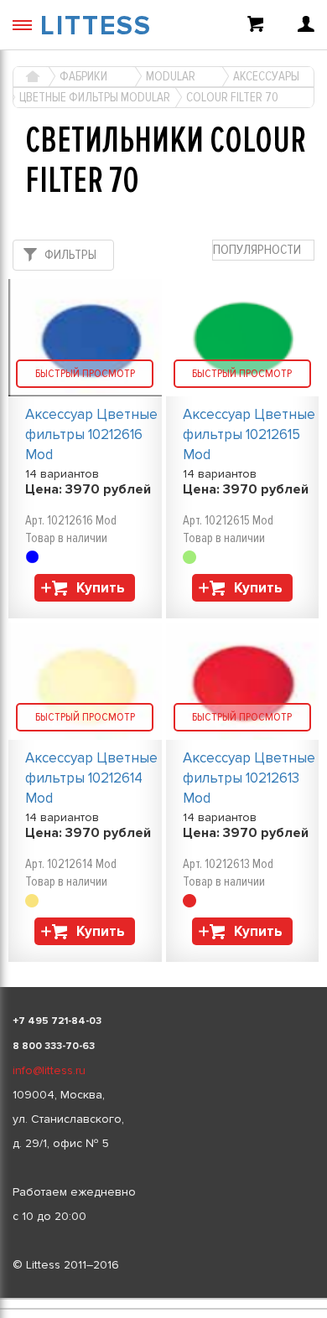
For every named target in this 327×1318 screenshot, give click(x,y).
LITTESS (96, 26)
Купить (100, 588)
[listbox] (163, 1299)
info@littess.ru (49, 1070)
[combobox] (263, 250)
